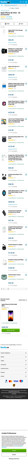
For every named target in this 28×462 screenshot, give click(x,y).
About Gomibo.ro (6, 396)
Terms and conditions (10, 397)
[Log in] (20, 2)
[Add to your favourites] (26, 30)
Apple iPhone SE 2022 (5, 10)
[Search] (26, 5)
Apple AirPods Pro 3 (13, 66)
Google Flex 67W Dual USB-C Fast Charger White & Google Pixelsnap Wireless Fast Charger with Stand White (16, 157)
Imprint (15, 396)
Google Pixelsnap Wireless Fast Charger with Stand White (15, 228)
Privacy (11, 396)
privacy (16, 446)
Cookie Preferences (21, 396)
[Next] (26, 289)
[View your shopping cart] (26, 2)
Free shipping (14, 44)
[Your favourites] (23, 2)
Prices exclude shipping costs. (14, 391)
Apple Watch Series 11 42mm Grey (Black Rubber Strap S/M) (16, 192)
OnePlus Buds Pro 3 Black (15, 244)
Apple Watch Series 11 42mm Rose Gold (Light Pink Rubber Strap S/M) (16, 103)
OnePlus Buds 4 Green (14, 274)
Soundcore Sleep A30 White (16, 259)
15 (8, 288)
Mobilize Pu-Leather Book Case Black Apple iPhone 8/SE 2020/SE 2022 (15, 50)
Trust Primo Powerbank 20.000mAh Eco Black (14, 211)
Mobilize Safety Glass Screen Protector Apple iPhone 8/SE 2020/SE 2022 (16, 85)
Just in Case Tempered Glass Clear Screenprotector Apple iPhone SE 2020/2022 (16, 120)
